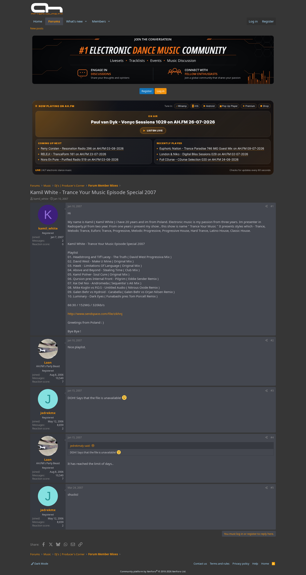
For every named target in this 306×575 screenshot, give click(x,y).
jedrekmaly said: (80, 446)
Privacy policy (241, 563)
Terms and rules (219, 563)
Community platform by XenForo (153, 571)
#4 (272, 437)
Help (255, 563)
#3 (272, 390)
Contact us (200, 563)
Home (37, 21)
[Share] (266, 206)
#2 (272, 340)
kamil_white (41, 199)
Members (99, 21)
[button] (86, 21)
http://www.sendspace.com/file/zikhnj (95, 314)
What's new (74, 21)
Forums (54, 21)
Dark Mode (41, 563)
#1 (272, 206)
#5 (272, 487)
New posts (36, 28)
